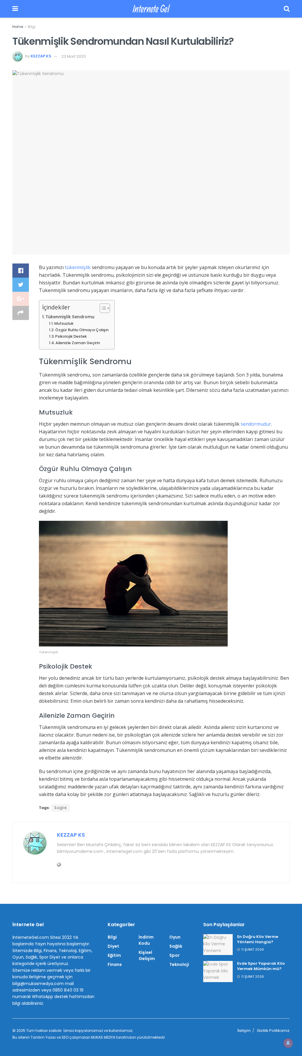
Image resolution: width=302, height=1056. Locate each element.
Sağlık (60, 807)
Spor (174, 955)
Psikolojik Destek (71, 336)
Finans (115, 964)
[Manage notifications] (288, 1043)
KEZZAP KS (41, 56)
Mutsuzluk (63, 323)
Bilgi (31, 26)
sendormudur (256, 424)
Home (17, 26)
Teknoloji (179, 964)
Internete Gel (151, 9)
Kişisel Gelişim (147, 955)
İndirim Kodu (146, 940)
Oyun (174, 937)
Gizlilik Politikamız (273, 1030)
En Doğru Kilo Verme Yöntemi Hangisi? (257, 939)
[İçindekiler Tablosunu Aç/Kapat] (102, 308)
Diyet (113, 946)
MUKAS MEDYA (103, 1037)
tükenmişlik (78, 267)
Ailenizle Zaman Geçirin (77, 343)
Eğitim (114, 955)
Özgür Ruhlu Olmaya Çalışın (82, 330)
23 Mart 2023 (73, 56)
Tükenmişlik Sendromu (69, 317)
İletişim (244, 1030)
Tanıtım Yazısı (43, 1037)
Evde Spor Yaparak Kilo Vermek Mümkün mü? (261, 966)
